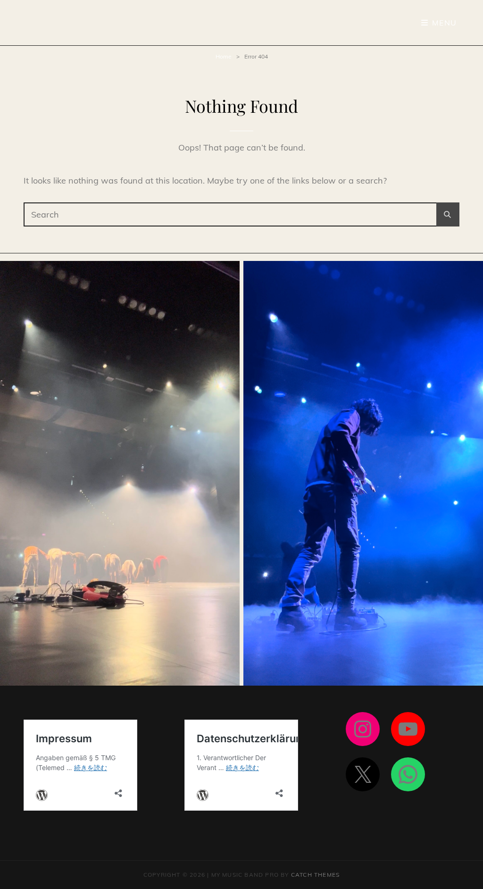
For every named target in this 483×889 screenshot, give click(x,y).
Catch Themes (315, 874)
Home (224, 56)
